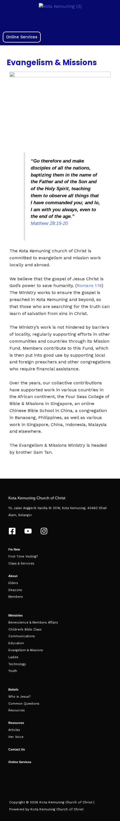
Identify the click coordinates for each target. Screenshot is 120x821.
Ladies (13, 657)
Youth (12, 671)
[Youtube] (28, 531)
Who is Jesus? (19, 696)
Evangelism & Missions (25, 650)
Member (14, 597)
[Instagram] (44, 531)
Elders (13, 583)
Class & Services (21, 563)
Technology (17, 664)
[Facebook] (12, 531)
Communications (21, 636)
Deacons (15, 590)
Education (16, 643)
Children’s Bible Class (25, 629)
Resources (16, 710)
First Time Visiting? (23, 556)
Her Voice (15, 737)
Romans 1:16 (89, 285)
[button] (60, 21)
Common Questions (23, 703)
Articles (14, 730)
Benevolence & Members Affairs (33, 622)
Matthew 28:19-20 (49, 223)
